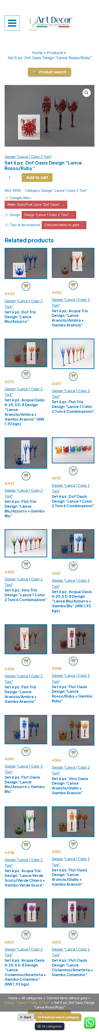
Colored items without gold (67, 998)
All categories (32, 998)
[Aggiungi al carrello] (26, 286)
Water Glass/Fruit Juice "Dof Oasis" (33, 204)
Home (13, 998)
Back (27, 1017)
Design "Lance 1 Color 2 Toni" (64, 190)
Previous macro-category (60, 1017)
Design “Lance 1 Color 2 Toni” (28, 157)
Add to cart (37, 177)
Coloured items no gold (61, 225)
